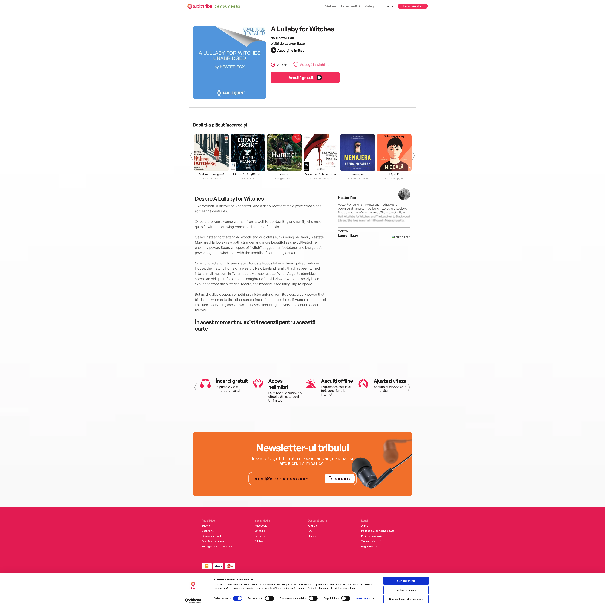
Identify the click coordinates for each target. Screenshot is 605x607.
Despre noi (208, 530)
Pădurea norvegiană (211, 174)
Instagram (261, 536)
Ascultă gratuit (300, 77)
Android (313, 525)
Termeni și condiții (372, 541)
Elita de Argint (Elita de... (248, 174)
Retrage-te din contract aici (218, 546)
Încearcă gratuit (413, 6)
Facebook (261, 525)
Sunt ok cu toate (406, 580)
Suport (206, 525)
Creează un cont (211, 536)
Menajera (358, 174)
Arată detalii (363, 598)
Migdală (394, 174)
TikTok (259, 541)
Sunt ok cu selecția (406, 590)
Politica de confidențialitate (377, 530)
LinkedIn (260, 530)
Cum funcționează (213, 541)
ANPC (365, 525)
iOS (310, 530)
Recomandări (350, 6)
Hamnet (284, 174)
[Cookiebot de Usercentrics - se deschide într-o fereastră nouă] (193, 600)
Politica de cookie (371, 536)
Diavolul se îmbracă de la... (321, 174)
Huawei (312, 536)
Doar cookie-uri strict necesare (406, 599)
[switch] (269, 598)
